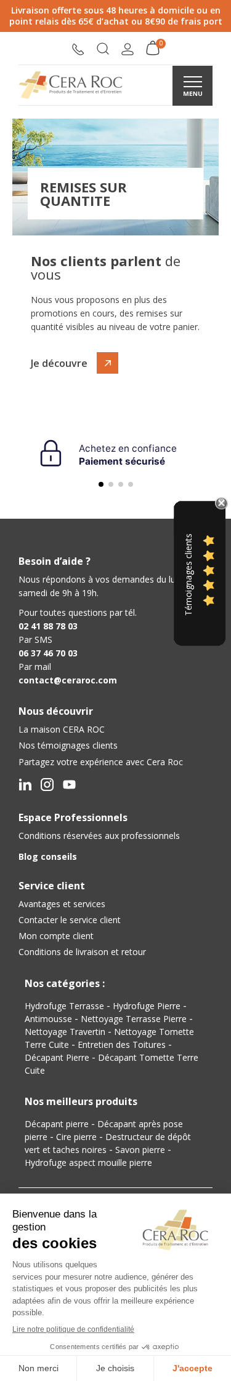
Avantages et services (61, 904)
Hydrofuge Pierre (146, 1006)
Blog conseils (47, 856)
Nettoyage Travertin (65, 1031)
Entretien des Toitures (122, 1044)
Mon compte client (56, 936)
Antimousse (48, 1019)
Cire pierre (76, 1137)
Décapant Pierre (57, 1057)
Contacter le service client (69, 920)
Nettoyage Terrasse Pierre (134, 1019)
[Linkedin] (24, 784)
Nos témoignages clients (68, 745)
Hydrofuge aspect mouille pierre (88, 1162)
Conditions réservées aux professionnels (99, 835)
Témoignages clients (188, 574)
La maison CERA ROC (61, 729)
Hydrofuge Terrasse (64, 1006)
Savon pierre (140, 1149)
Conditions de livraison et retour (82, 952)
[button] (103, 49)
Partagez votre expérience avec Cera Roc (100, 762)
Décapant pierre (57, 1124)
